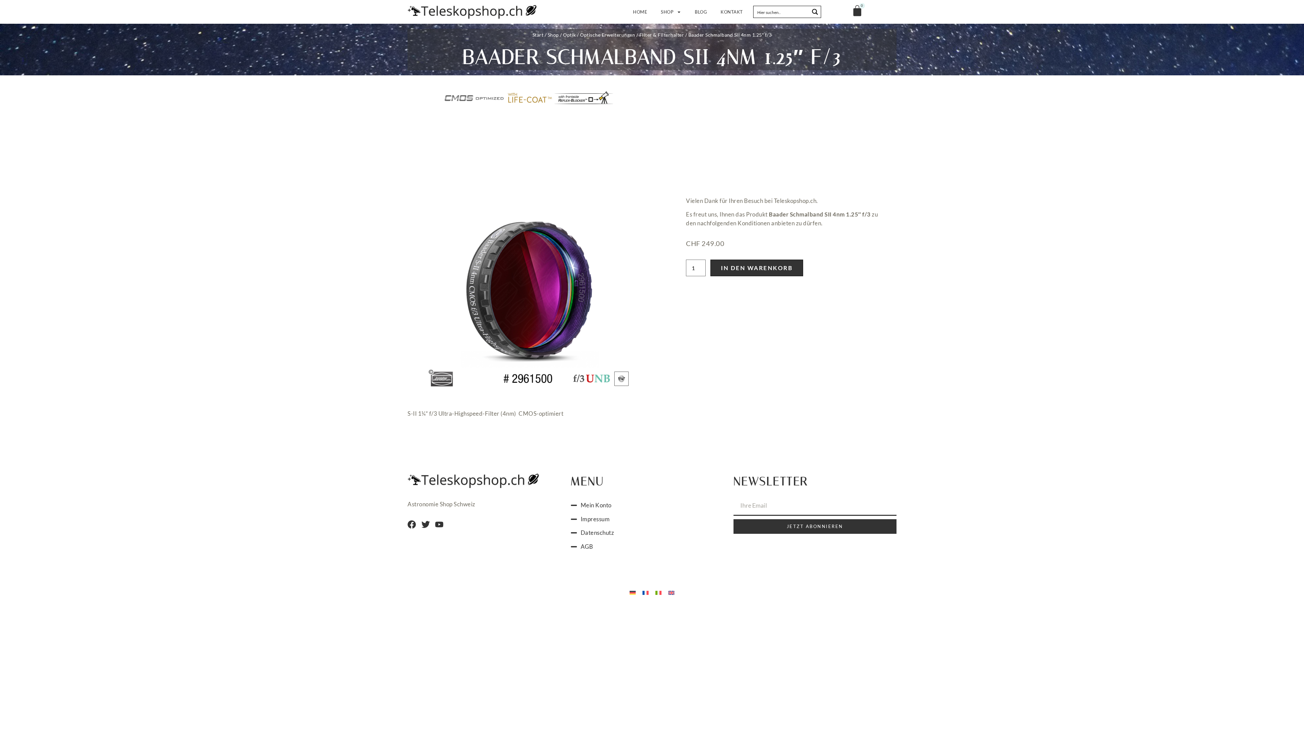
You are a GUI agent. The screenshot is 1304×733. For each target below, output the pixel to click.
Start (538, 35)
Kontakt (732, 12)
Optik (569, 35)
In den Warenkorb (757, 267)
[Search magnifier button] (815, 12)
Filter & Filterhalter (661, 35)
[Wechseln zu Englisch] (671, 592)
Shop (667, 12)
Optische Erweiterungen (607, 35)
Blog (701, 12)
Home (640, 12)
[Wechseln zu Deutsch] (632, 592)
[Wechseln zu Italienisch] (658, 592)
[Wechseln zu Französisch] (645, 592)
